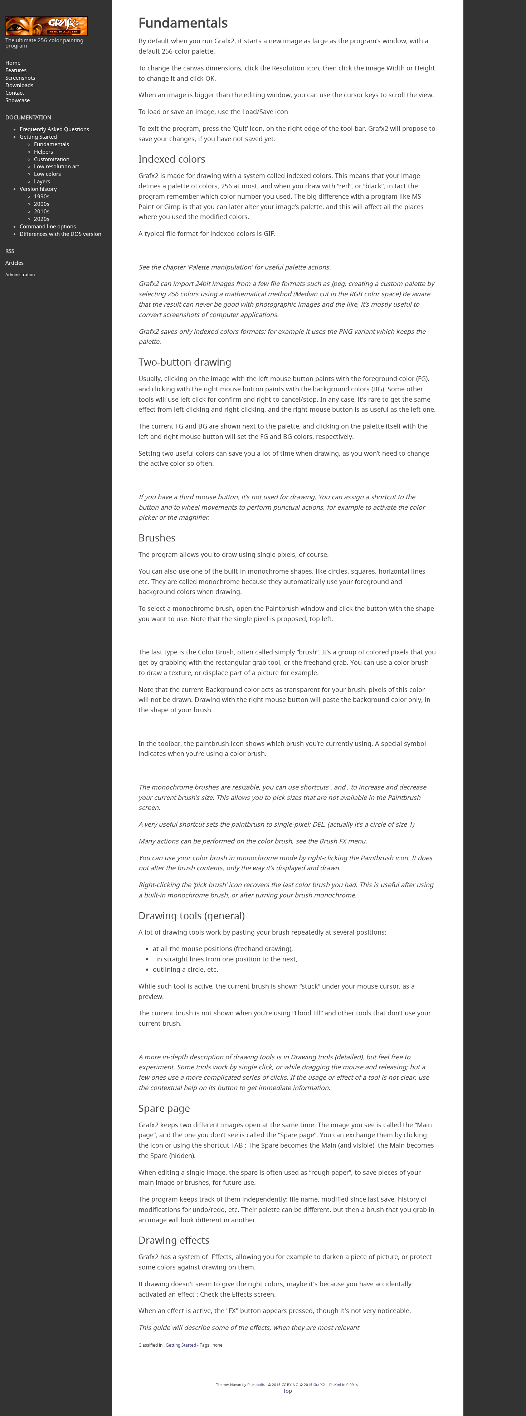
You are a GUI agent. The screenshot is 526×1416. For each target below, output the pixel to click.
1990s (41, 196)
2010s (41, 211)
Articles (14, 262)
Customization (51, 159)
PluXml (335, 1384)
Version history (38, 188)
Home (12, 62)
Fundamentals (51, 144)
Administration (20, 275)
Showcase (17, 100)
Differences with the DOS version (60, 233)
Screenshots (20, 77)
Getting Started (38, 136)
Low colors (47, 173)
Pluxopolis (256, 1384)
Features (15, 70)
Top (287, 1390)
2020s (41, 218)
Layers (42, 181)
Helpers (43, 151)
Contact (14, 92)
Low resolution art (56, 166)
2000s (41, 203)
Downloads (19, 85)
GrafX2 (319, 1384)
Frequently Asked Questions (54, 129)
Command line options (48, 226)
